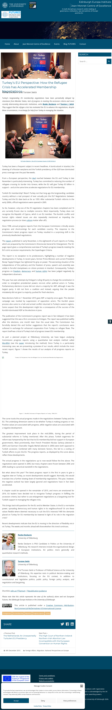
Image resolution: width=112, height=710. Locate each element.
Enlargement (7, 613)
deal (34, 178)
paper (21, 343)
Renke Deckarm (49, 104)
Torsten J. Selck (67, 104)
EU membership (18, 613)
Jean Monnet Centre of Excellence (36, 44)
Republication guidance (37, 591)
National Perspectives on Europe (57, 650)
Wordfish (6, 343)
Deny (43, 701)
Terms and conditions (47, 676)
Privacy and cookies (46, 678)
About (16, 44)
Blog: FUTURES (70, 44)
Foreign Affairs (30, 650)
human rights (41, 271)
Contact (83, 44)
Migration (28, 613)
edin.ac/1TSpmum (17, 591)
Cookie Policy (38, 706)
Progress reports (38, 613)
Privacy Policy (47, 706)
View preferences (69, 701)
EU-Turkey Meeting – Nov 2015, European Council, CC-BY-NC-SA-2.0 (38, 161)
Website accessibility (46, 681)
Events (57, 44)
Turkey (47, 613)
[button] (81, 686)
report (8, 241)
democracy (26, 271)
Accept (16, 701)
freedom (16, 271)
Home (7, 44)
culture (29, 220)
